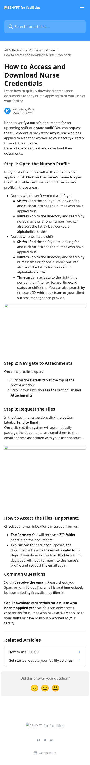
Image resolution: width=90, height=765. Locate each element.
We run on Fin (47, 753)
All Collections (14, 50)
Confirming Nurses (42, 50)
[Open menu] (82, 7)
